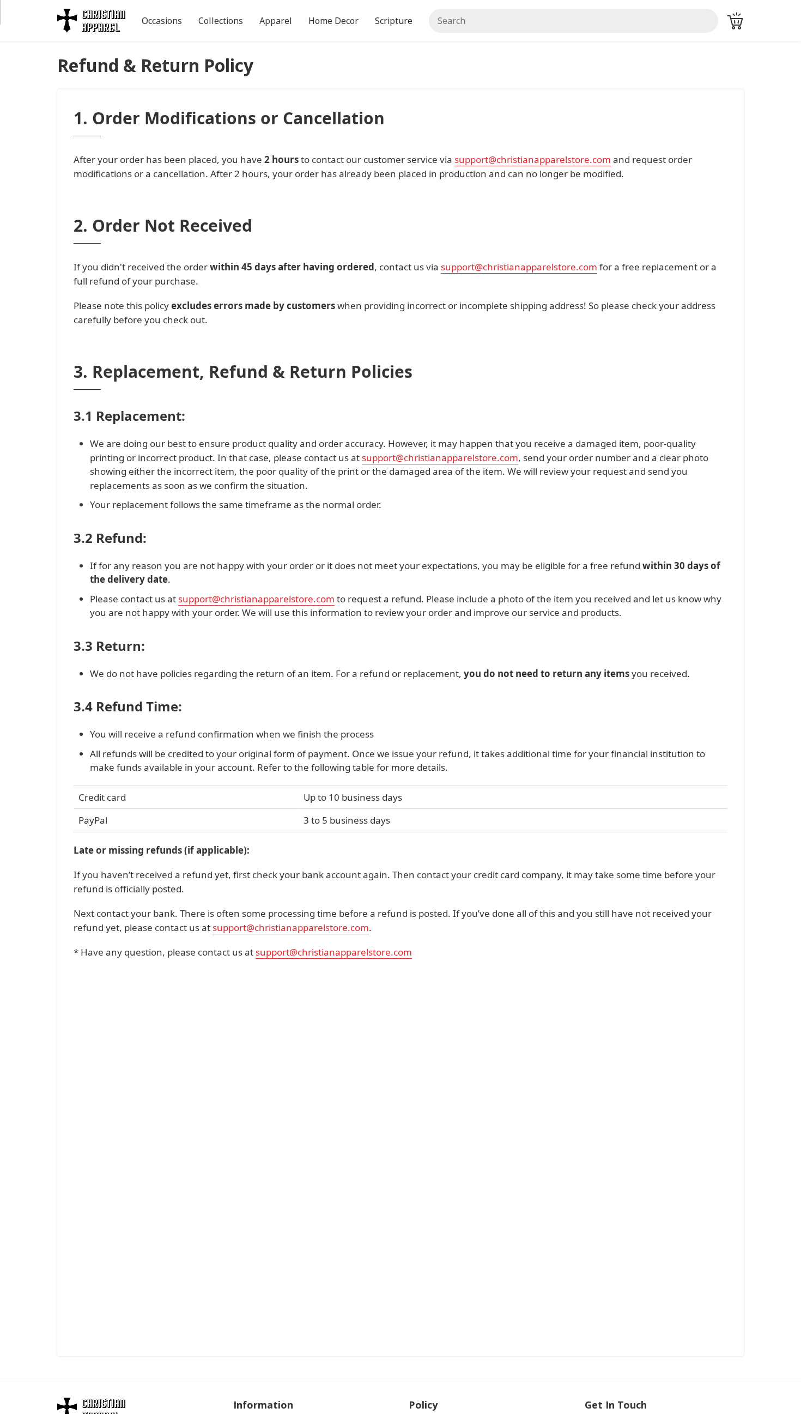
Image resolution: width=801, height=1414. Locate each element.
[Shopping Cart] (735, 20)
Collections (220, 21)
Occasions (162, 21)
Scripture (393, 21)
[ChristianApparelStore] (91, 20)
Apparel (275, 21)
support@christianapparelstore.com (532, 159)
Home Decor (333, 21)
